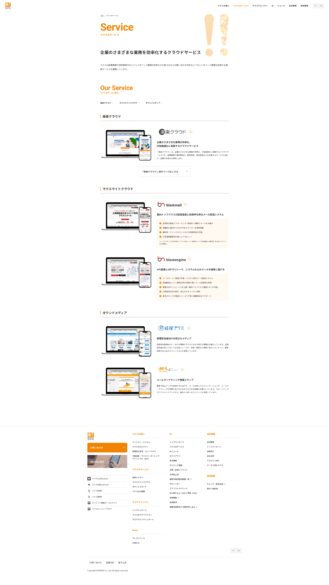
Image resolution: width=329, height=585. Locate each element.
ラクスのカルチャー (140, 446)
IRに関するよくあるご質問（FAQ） (184, 493)
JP (315, 6)
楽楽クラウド (105, 103)
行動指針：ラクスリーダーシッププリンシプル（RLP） (145, 457)
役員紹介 (210, 451)
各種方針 (110, 562)
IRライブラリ (175, 456)
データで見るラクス (215, 465)
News (135, 530)
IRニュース (174, 451)
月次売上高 (174, 474)
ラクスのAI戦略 (138, 491)
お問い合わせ (96, 447)
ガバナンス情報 (176, 465)
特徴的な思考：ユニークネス (144, 451)
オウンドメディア (153, 103)
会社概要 (210, 442)
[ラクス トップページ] (8, 5)
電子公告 (122, 562)
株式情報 (173, 460)
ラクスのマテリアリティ (142, 514)
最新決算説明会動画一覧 (180, 479)
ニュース (281, 5)
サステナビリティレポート (143, 519)
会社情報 (211, 433)
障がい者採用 (212, 488)
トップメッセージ (139, 510)
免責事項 (173, 502)
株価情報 (173, 497)
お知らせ (136, 543)
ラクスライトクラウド (128, 103)
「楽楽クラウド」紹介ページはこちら (159, 171)
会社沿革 (210, 456)
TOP (102, 15)
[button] (304, 5)
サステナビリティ (140, 502)
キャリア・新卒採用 (215, 484)
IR (273, 5)
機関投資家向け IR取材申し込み (182, 507)
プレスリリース (138, 538)
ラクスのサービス (140, 469)
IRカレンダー (175, 483)
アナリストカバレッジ (179, 488)
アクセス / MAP (213, 460)
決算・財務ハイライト (179, 470)
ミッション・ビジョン (141, 442)
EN (321, 6)
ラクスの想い (138, 433)
